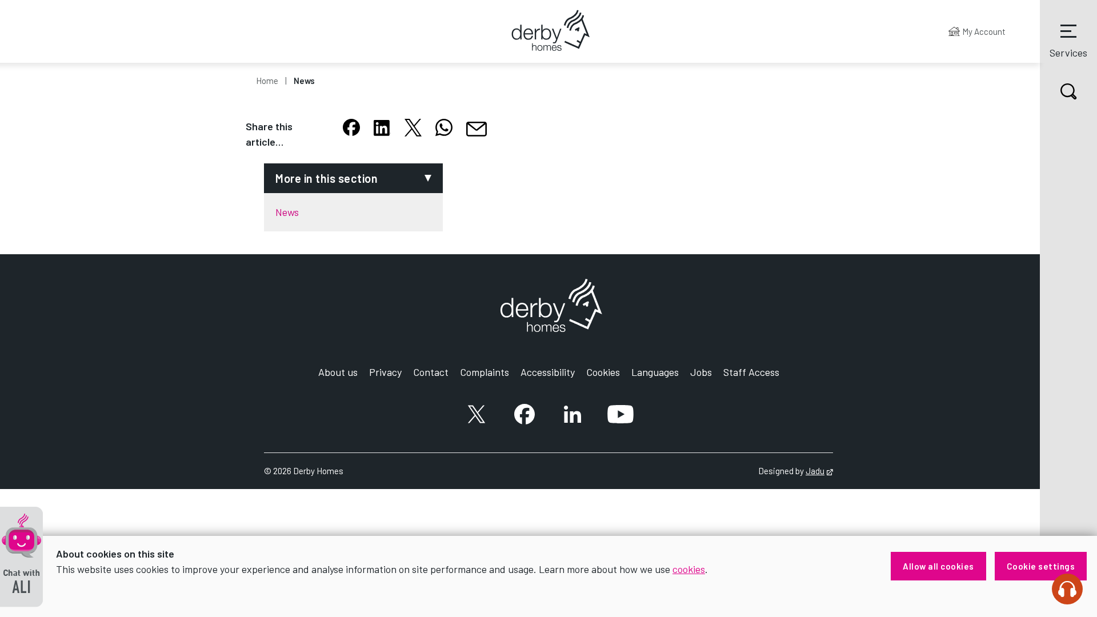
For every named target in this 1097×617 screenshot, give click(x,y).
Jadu (819, 471)
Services (1068, 52)
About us (338, 372)
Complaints (484, 372)
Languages (655, 372)
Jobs (701, 372)
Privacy (385, 372)
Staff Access (751, 372)
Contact (431, 372)
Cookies (603, 372)
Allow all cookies (938, 566)
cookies (688, 569)
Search (1068, 91)
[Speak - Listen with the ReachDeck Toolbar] (1067, 589)
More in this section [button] (326, 178)
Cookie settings (1041, 566)
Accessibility (548, 372)
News (304, 80)
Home (267, 80)
